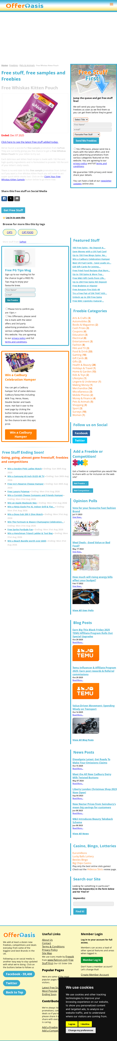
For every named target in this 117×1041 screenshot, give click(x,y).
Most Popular (50, 991)
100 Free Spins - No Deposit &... (89, 247)
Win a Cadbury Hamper (21, 434)
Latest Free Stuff (51, 987)
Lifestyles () (80, 378)
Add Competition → (83, 490)
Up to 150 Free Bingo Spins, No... (90, 255)
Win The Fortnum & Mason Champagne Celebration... (35, 521)
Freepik (70, 956)
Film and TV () (81, 348)
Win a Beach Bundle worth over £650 (26, 540)
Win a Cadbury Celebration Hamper (91, 259)
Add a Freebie (50, 1027)
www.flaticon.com (58, 960)
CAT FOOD (27, 232)
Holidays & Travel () (84, 368)
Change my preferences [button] (80, 1030)
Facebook (81, 433)
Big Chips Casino (82, 863)
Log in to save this (15, 217)
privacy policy (19, 338)
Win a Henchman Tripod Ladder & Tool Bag (30, 533)
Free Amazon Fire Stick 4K (86, 289)
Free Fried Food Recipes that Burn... (91, 270)
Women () (79, 415)
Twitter (80, 440)
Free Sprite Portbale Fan (20, 529)
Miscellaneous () (82, 391)
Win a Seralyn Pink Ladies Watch (24, 468)
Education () (80, 334)
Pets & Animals (27, 65)
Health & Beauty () (84, 365)
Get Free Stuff (13, 210)
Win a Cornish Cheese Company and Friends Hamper (35, 495)
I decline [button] (85, 1024)
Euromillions (80, 853)
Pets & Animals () (83, 401)
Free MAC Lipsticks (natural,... (88, 300)
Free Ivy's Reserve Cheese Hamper (25, 483)
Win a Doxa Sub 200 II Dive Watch (25, 514)
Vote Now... (77, 517)
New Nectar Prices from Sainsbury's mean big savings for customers (94, 805)
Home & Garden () (84, 371)
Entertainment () (83, 341)
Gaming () (79, 354)
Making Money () (83, 385)
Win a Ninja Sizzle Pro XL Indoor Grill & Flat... (31, 506)
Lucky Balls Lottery (83, 856)
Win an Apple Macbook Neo (22, 502)
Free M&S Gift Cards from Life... (89, 278)
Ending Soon (49, 994)
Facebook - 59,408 (19, 974)
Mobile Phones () (83, 395)
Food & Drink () (82, 351)
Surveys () (79, 411)
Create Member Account (95, 974)
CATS (9, 232)
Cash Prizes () (81, 328)
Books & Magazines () (85, 324)
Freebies (13, 65)
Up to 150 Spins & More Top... (88, 274)
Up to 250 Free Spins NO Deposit (90, 281)
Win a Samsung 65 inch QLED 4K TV (25, 476)
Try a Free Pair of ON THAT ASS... (90, 293)
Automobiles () (82, 321)
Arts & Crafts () (82, 318)
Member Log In (92, 960)
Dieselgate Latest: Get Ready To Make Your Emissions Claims (91, 761)
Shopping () (80, 405)
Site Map (47, 953)
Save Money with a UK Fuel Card (89, 251)
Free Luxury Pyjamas (18, 491)
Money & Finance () (84, 398)
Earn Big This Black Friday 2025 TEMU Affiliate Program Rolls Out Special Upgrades (93, 633)
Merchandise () (82, 388)
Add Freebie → (80, 483)
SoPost (23, 241)
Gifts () (77, 361)
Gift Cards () (80, 358)
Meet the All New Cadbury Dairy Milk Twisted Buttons (92, 776)
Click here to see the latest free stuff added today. (29, 142)
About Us (47, 940)
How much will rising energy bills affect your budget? (93, 578)
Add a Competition (53, 1030)
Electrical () (79, 338)
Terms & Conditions (53, 946)
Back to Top (14, 992)
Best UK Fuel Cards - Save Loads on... (92, 262)
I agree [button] (71, 1024)
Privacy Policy (50, 950)
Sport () (77, 408)
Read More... (78, 642)
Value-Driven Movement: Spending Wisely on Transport (94, 707)
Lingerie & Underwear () (87, 381)
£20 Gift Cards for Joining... (87, 266)
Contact (46, 943)
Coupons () (79, 331)
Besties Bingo (80, 859)
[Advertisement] (58, 38)
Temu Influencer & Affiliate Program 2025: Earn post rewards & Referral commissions (94, 671)
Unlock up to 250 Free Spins (87, 297)
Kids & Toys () (81, 375)
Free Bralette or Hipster (85, 285)
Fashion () (79, 344)
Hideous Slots (95, 869)
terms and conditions (16, 341)
